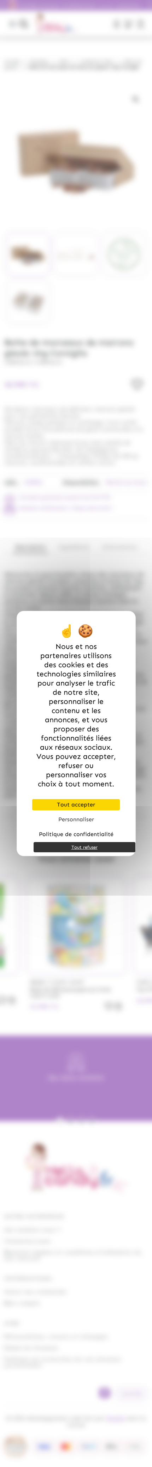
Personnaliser (76, 819)
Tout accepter (76, 804)
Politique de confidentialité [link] (76, 834)
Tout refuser (84, 847)
